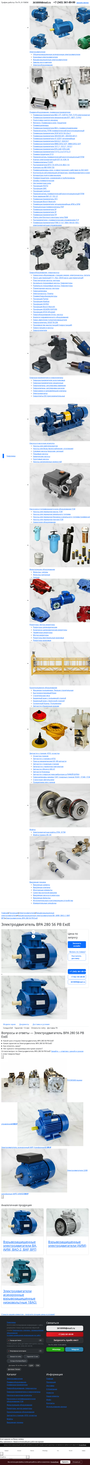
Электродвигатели (15, 1378)
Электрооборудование (43, 65)
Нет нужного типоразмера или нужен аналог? (23, 1048)
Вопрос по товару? (77, 952)
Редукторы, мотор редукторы (19, 1408)
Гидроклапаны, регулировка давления (49, 385)
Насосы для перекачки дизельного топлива (52, 514)
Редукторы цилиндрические (45, 627)
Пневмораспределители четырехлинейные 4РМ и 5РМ (56, 204)
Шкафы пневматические (43, 180)
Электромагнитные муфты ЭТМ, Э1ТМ (49, 832)
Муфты (10, 1419)
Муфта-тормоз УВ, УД (42, 835)
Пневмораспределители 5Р (45, 209)
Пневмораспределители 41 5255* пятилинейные (54, 138)
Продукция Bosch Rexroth (44, 306)
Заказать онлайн (77, 944)
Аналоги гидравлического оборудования (50, 317)
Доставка (50, 1385)
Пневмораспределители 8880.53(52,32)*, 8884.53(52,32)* (57, 144)
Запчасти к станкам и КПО (44, 758)
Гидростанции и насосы (43, 327)
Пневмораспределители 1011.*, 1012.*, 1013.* (52, 146)
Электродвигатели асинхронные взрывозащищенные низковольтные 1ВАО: (20, 1296)
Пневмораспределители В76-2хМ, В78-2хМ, (51, 149)
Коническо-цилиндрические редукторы (50, 630)
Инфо (48, 1399)
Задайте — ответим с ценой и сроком (67, 1051)
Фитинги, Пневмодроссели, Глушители (49, 123)
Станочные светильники (43, 779)
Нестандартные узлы (42, 183)
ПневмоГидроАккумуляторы (45, 296)
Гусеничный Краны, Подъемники (47, 703)
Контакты (50, 1403)
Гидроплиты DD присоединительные (49, 396)
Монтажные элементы (42, 890)
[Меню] (3, 456)
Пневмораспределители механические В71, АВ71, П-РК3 (57, 117)
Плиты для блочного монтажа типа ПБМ (50, 217)
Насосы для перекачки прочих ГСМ (48, 519)
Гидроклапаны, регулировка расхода (49, 388)
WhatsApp (56, 1349)
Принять (65, 1462)
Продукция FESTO (40, 186)
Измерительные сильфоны (44, 903)
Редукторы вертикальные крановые (48, 638)
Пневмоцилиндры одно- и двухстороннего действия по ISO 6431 (60, 170)
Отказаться (76, 1462)
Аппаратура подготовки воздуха (47, 175)
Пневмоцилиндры (41, 125)
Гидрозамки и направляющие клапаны (49, 391)
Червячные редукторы (42, 632)
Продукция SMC (40, 188)
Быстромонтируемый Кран (44, 693)
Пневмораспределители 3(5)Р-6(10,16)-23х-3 (52, 133)
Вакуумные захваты (41, 885)
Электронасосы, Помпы (43, 293)
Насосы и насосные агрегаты (19, 1395)
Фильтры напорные (41, 574)
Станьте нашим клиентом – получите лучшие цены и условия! (28, 1314)
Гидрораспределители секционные (48, 383)
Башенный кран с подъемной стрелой (49, 698)
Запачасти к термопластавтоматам (48, 766)
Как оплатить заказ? (12, 1046)
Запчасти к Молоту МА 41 (44, 769)
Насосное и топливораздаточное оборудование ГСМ (21, 1400)
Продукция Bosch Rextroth (44, 201)
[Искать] (27, 1457)
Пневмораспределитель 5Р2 (45, 199)
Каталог (11, 1374)
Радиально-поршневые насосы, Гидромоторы (53, 285)
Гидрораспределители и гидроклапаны (23, 1392)
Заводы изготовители (42, 62)
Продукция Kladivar (41, 301)
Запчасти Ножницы (41, 772)
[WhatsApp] (18, 458)
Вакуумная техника (15, 1422)
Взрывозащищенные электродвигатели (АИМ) (67, 1244)
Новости (50, 1392)
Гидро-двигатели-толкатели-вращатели (50, 320)
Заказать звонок (82, 3)
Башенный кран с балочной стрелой (49, 701)
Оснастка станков (40, 756)
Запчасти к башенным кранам (46, 706)
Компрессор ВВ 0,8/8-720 (43, 167)
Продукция (51, 1382)
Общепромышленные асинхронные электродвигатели (56, 54)
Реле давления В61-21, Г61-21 (45, 196)
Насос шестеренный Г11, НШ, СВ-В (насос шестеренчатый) (58, 278)
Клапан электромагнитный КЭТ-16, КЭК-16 (51, 159)
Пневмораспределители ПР (45, 214)
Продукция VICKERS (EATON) (45, 309)
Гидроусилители (40, 330)
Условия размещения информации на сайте (24, 1335)
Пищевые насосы (40, 454)
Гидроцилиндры (40, 291)
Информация (54, 1374)
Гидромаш (11, 456)
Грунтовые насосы (41, 459)
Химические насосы (41, 456)
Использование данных (56, 1406)
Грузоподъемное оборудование (20, 1412)
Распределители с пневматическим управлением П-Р (56, 220)
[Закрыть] (1, 1453)
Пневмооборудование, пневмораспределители (17, 1383)
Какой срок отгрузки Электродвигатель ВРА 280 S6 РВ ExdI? (28, 1041)
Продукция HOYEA (41, 304)
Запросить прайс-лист (66, 1340)
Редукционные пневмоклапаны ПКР (48, 207)
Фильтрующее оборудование (19, 1405)
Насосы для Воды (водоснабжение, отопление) (53, 448)
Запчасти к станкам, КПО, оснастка (22, 1415)
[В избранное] (33, 932)
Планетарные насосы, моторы (46, 288)
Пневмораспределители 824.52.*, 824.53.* (51, 141)
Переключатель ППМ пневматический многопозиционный (58, 130)
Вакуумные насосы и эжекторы (46, 895)
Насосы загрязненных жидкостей (47, 461)
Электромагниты (40, 393)
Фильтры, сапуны (40, 572)
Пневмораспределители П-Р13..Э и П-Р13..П (51, 151)
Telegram (75, 1349)
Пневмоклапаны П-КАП (43, 162)
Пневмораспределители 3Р (45, 212)
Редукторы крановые (42, 640)
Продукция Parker (41, 299)
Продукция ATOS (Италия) (44, 312)
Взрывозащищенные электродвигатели (50, 59)
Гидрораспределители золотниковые (49, 380)
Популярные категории (25, 1351)
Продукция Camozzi (41, 191)
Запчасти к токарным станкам (46, 764)
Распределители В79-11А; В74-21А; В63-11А (51, 165)
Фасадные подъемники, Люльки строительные (53, 690)
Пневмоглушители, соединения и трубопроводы (54, 178)
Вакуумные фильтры (42, 898)
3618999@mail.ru (42, 2)
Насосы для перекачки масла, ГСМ (48, 511)
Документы (24, 1024)
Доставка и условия (41, 1024)
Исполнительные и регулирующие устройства (53, 900)
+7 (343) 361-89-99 (64, 2)
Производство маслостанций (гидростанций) (52, 325)
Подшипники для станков (44, 782)
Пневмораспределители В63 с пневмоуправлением (55, 128)
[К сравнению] (33, 936)
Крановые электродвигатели (45, 57)
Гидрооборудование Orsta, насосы (48, 314)
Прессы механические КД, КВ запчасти (49, 761)
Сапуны (36, 577)
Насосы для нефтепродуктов (45, 446)
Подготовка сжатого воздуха (45, 120)
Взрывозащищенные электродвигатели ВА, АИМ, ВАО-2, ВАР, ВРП (20, 1246)
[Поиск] (18, 456)
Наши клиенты (52, 1396)
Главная (49, 1378)
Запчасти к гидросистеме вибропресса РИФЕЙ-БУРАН (56, 774)
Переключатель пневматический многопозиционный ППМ (58, 157)
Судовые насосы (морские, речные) (48, 451)
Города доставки (25, 1340)
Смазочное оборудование (44, 522)
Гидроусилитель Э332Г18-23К (45, 322)
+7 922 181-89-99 (78, 977)
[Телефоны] (18, 453)
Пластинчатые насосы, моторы (46, 280)
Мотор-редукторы (41, 635)
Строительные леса (41, 695)
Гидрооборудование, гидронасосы (22, 1388)
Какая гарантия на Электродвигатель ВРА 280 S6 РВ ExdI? (27, 1043)
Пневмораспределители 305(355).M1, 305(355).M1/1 (55, 136)
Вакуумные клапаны (41, 887)
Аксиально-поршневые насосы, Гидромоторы (52, 283)
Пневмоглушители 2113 (43, 154)
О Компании (51, 1389)
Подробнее (82, 1445)
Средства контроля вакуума (45, 892)
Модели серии (9, 1024)
